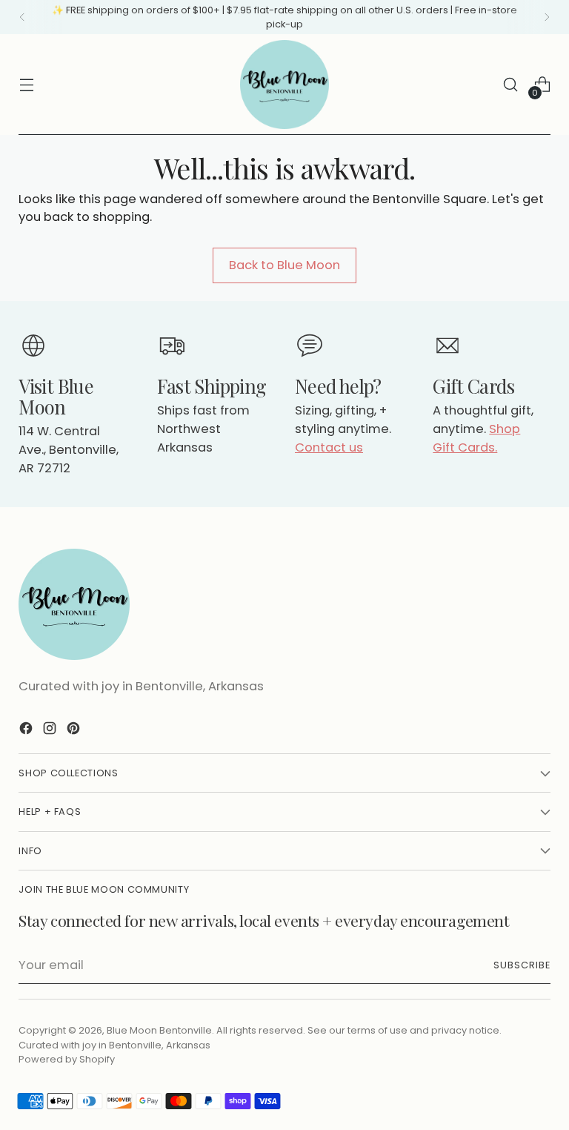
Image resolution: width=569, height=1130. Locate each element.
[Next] (546, 17)
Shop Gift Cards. (476, 438)
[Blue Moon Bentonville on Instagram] (51, 731)
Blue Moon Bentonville (159, 1030)
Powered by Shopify (67, 1059)
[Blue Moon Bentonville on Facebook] (27, 731)
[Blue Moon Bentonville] (284, 84)
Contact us (329, 447)
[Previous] (22, 17)
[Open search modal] (511, 85)
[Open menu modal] (26, 85)
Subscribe (521, 965)
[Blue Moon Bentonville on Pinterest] (75, 731)
